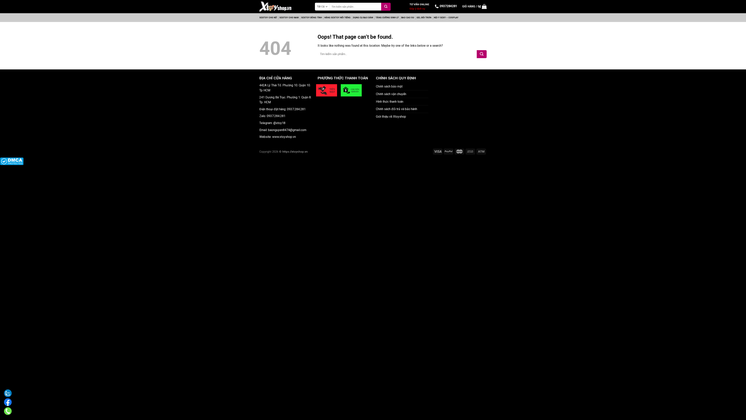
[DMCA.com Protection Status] (12, 161)
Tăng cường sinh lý (387, 17)
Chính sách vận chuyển (391, 94)
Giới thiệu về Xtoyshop (391, 116)
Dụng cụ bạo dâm (363, 17)
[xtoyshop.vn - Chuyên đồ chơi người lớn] (275, 6)
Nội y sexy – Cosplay (446, 17)
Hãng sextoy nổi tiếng (337, 17)
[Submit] (482, 54)
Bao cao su (407, 17)
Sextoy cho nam (289, 17)
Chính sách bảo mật (389, 86)
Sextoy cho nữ (268, 17)
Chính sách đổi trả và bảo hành (396, 109)
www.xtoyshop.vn (284, 137)
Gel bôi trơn (424, 17)
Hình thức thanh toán (389, 101)
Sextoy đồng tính (311, 17)
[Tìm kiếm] (385, 7)
